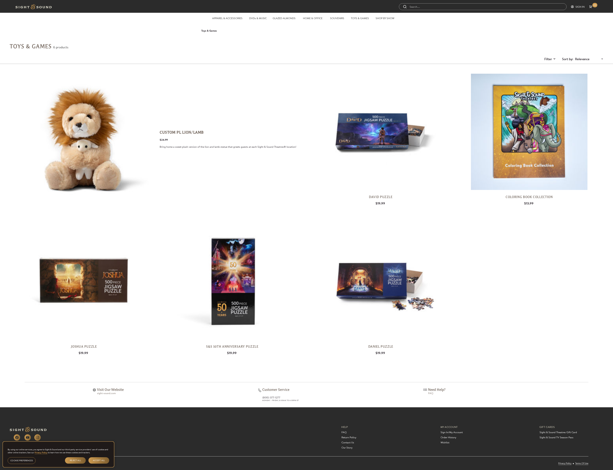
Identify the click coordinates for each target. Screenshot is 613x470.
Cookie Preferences (21, 460)
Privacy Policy (41, 452)
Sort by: (567, 59)
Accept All (99, 460)
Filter (548, 58)
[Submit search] (405, 7)
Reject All (75, 460)
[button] (593, 7)
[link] (94, 390)
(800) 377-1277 (271, 397)
